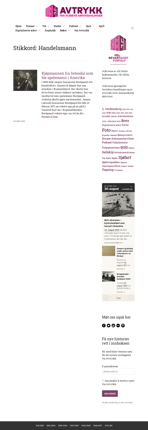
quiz (124, 147)
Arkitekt (114, 116)
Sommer (124, 166)
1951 (122, 113)
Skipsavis (123, 163)
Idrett (114, 130)
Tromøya (118, 170)
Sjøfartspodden (111, 162)
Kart (130, 131)
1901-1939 (74, 425)
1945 (118, 113)
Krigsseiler (106, 135)
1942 (113, 112)
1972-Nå (108, 425)
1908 (124, 109)
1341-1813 (40, 425)
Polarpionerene (111, 147)
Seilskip (108, 152)
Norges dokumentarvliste (118, 138)
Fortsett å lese (49, 116)
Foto (106, 130)
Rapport (131, 148)
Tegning (108, 170)
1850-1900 (62, 425)
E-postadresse (110, 366)
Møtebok (113, 135)
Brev (125, 120)
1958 (126, 113)
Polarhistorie (120, 142)
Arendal (106, 116)
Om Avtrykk (81, 30)
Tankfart (130, 166)
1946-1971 (97, 425)
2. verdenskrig (112, 109)
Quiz (88, 26)
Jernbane (121, 131)
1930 (104, 113)
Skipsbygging (108, 166)
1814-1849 (51, 425)
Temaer (30, 26)
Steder (57, 26)
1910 (128, 109)
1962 (130, 113)
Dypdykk (50, 30)
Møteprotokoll (125, 135)
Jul (127, 131)
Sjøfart (125, 157)
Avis (118, 121)
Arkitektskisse (125, 116)
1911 (131, 109)
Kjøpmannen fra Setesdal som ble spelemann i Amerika (67, 75)
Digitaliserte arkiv (26, 30)
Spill (101, 26)
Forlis (125, 124)
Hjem (18, 26)
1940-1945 (86, 425)
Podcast (73, 26)
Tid (44, 26)
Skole (117, 165)
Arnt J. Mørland (109, 121)
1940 (108, 112)
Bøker (63, 30)
